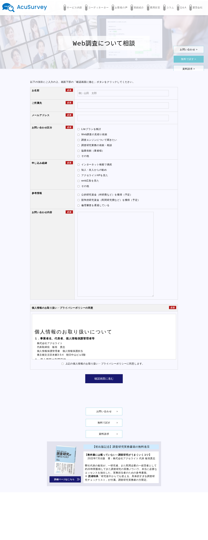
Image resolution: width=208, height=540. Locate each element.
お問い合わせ (187, 49)
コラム (170, 7)
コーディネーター (98, 7)
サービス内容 (74, 7)
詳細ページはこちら (64, 479)
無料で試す (187, 59)
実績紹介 (139, 7)
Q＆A (183, 7)
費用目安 (155, 7)
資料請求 (187, 69)
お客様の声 (121, 7)
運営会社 (197, 7)
